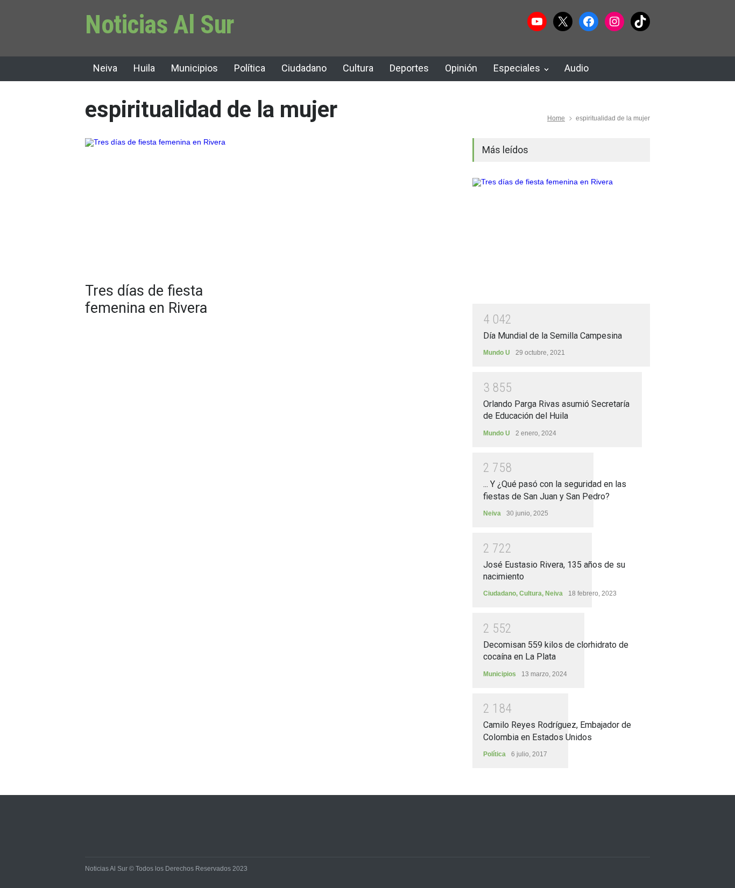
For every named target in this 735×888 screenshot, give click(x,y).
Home (556, 118)
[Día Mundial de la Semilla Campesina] (561, 241)
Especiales (516, 68)
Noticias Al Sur (160, 24)
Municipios (194, 68)
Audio (576, 68)
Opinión (461, 68)
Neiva (105, 68)
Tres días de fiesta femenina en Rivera (146, 299)
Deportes (409, 68)
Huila (144, 68)
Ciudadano (304, 68)
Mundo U (496, 352)
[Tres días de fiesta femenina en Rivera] (174, 204)
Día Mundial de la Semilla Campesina (552, 336)
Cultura (358, 68)
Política (249, 68)
